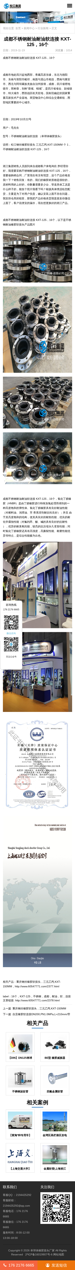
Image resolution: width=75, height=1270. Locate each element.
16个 (14, 996)
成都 (46, 996)
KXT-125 (25, 996)
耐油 (54, 996)
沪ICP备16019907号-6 (38, 1254)
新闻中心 (29, 28)
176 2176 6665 (21, 1265)
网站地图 (58, 1254)
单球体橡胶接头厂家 (42, 1250)
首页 (18, 28)
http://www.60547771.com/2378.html (37, 1000)
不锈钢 (37, 996)
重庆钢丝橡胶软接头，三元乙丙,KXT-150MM (39, 1008)
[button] (69, 6)
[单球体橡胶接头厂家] (11, 6)
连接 (68, 996)
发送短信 (59, 1265)
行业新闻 (43, 28)
